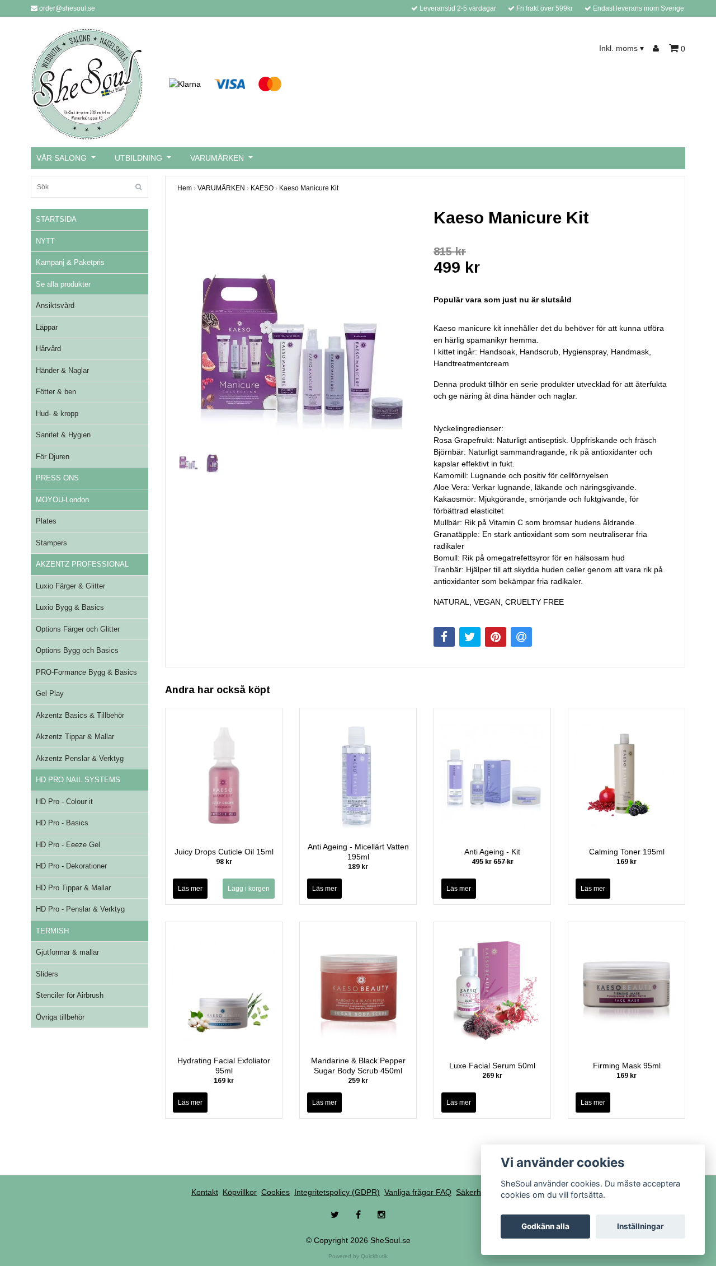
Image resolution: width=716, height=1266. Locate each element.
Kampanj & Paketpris (70, 262)
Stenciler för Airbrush (69, 995)
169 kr (626, 862)
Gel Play (50, 693)
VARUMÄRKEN (217, 157)
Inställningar (640, 1226)
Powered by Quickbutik (358, 1256)
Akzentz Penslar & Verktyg (80, 758)
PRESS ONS (57, 478)
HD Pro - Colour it (64, 801)
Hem (184, 188)
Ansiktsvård (55, 305)
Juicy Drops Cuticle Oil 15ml (224, 851)
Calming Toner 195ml (627, 851)
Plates (46, 521)
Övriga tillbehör (60, 1017)
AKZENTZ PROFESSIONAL (82, 564)
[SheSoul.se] (87, 83)
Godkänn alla (545, 1226)
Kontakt (204, 1192)
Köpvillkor (240, 1192)
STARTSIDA (56, 219)
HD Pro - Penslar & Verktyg (80, 909)
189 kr (358, 867)
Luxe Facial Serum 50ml (492, 1065)
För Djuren (52, 456)
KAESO (262, 188)
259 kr (358, 1081)
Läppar (47, 327)
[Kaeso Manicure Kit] (297, 327)
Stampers (51, 543)
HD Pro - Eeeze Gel (68, 844)
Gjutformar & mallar (67, 952)
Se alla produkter (63, 284)
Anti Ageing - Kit (492, 851)
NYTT (45, 241)
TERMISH (52, 931)
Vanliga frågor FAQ (417, 1192)
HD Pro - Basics (62, 823)
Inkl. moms (621, 48)
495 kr (493, 862)
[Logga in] (657, 48)
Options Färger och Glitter (78, 629)
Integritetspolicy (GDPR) (337, 1192)
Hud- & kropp (57, 413)
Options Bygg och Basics (77, 650)
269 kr (492, 1076)
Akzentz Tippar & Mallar (75, 736)
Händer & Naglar (62, 370)
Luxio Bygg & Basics (70, 607)
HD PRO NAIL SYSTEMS (78, 780)
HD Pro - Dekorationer (71, 866)
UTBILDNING (138, 157)
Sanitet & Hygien (63, 435)
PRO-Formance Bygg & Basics (86, 672)
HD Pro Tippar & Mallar (73, 888)
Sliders (47, 974)
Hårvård (48, 348)
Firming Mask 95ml (627, 1065)
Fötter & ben (56, 391)
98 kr (224, 862)
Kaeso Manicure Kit (308, 188)
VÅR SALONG (61, 157)
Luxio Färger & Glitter (70, 586)
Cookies (275, 1192)
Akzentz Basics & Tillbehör (80, 715)
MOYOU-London (62, 500)
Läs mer (190, 889)
